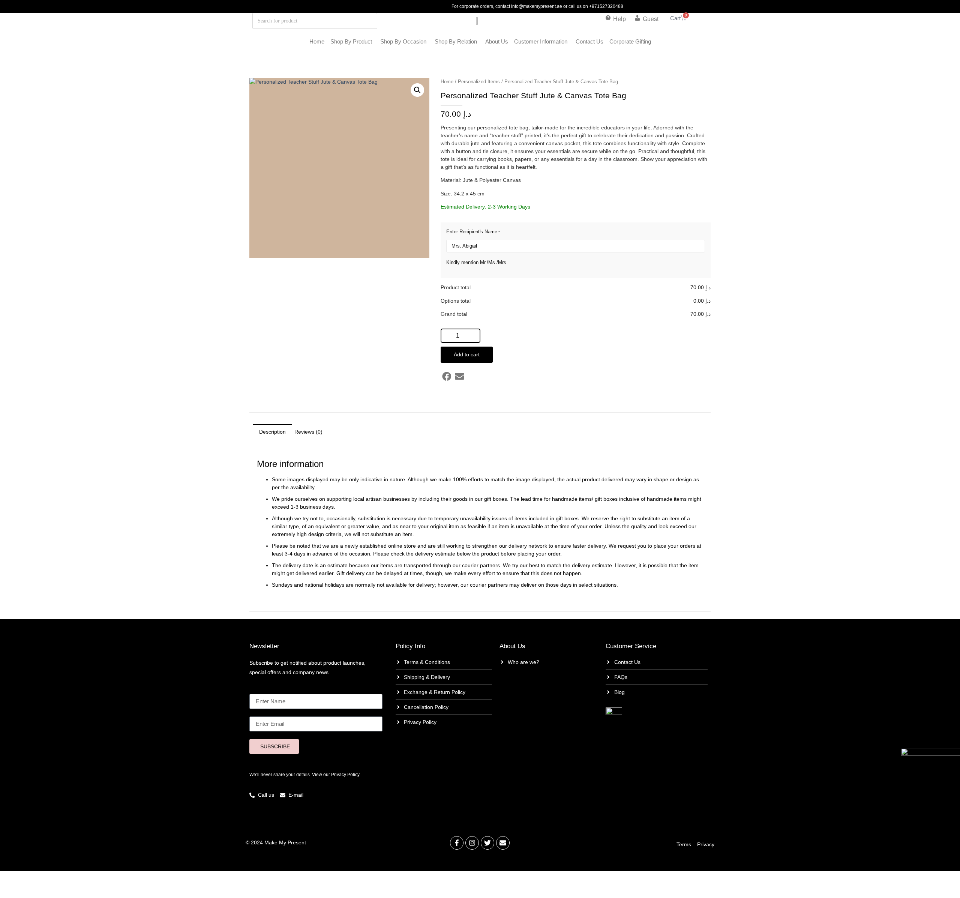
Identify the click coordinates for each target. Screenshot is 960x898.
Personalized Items (479, 81)
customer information (540, 41)
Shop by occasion (403, 41)
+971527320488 (606, 6)
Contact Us (589, 41)
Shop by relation (456, 41)
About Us (496, 41)
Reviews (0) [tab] (308, 432)
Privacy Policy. (345, 774)
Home (316, 41)
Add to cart (467, 354)
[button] (417, 90)
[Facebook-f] (457, 843)
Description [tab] (272, 432)
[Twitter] (487, 843)
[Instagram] (472, 843)
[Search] (349, 21)
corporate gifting (630, 41)
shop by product (351, 41)
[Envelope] (503, 843)
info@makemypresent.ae (536, 6)
